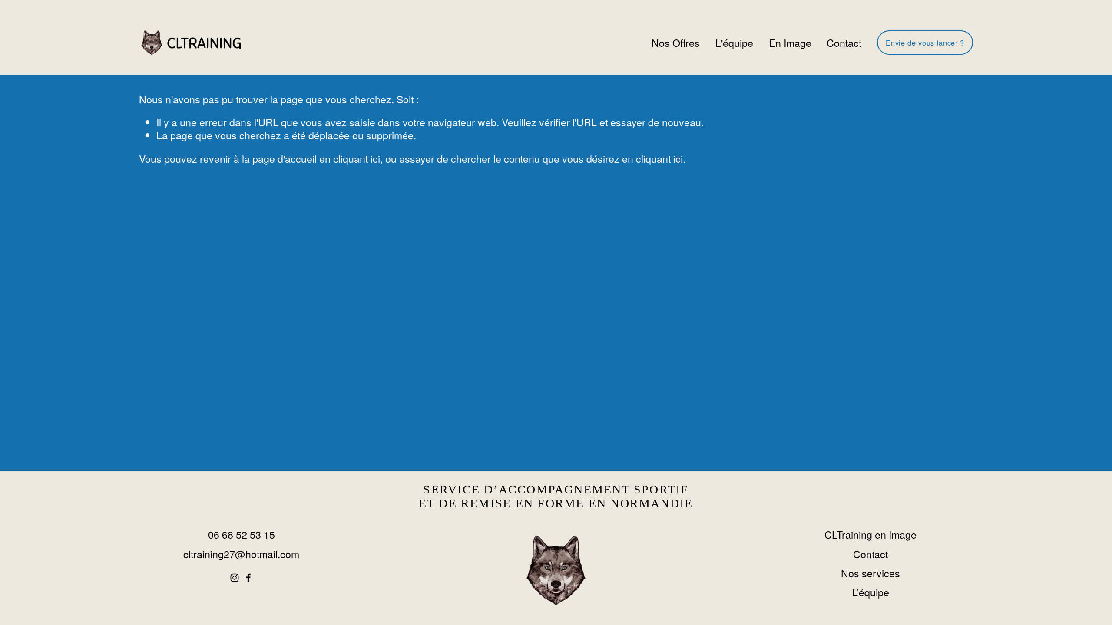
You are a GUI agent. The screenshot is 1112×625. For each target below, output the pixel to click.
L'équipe (734, 42)
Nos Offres (676, 42)
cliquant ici (356, 158)
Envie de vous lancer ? (925, 42)
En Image (790, 42)
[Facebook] (248, 577)
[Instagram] (234, 577)
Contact (844, 42)
